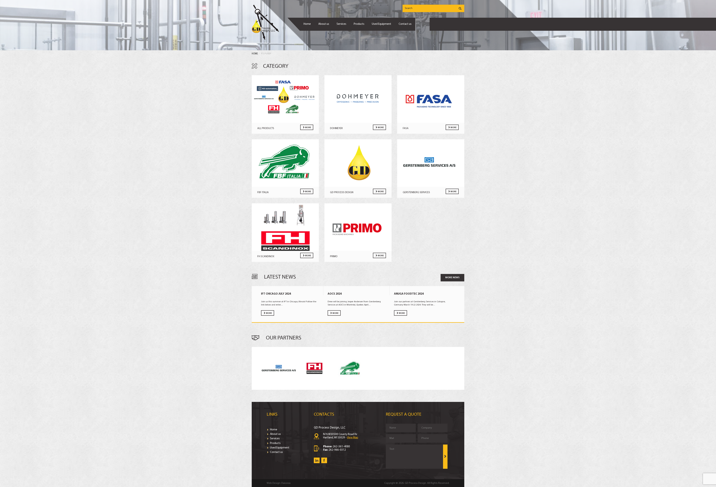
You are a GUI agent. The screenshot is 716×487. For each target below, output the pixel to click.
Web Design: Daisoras (279, 483)
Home (307, 24)
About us (323, 24)
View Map (352, 437)
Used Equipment (381, 24)
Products (359, 24)
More (308, 127)
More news (452, 277)
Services (341, 24)
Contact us (405, 24)
